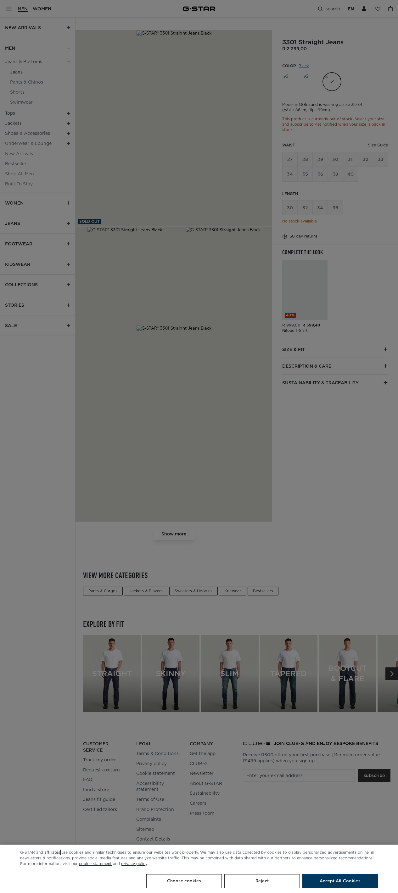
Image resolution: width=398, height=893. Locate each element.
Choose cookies (184, 881)
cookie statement (95, 863)
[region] (199, 869)
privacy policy (134, 863)
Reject (262, 881)
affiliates (52, 852)
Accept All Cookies (340, 881)
